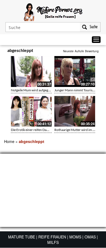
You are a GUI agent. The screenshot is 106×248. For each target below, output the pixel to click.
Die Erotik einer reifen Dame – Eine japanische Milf (46, 130)
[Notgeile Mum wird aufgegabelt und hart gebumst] (31, 71)
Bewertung (92, 51)
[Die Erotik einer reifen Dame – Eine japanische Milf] (31, 111)
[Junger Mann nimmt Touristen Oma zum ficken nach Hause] (74, 71)
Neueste (68, 51)
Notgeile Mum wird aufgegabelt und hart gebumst (46, 90)
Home (9, 141)
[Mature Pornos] (53, 11)
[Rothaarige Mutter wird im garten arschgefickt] (74, 111)
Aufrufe (79, 51)
